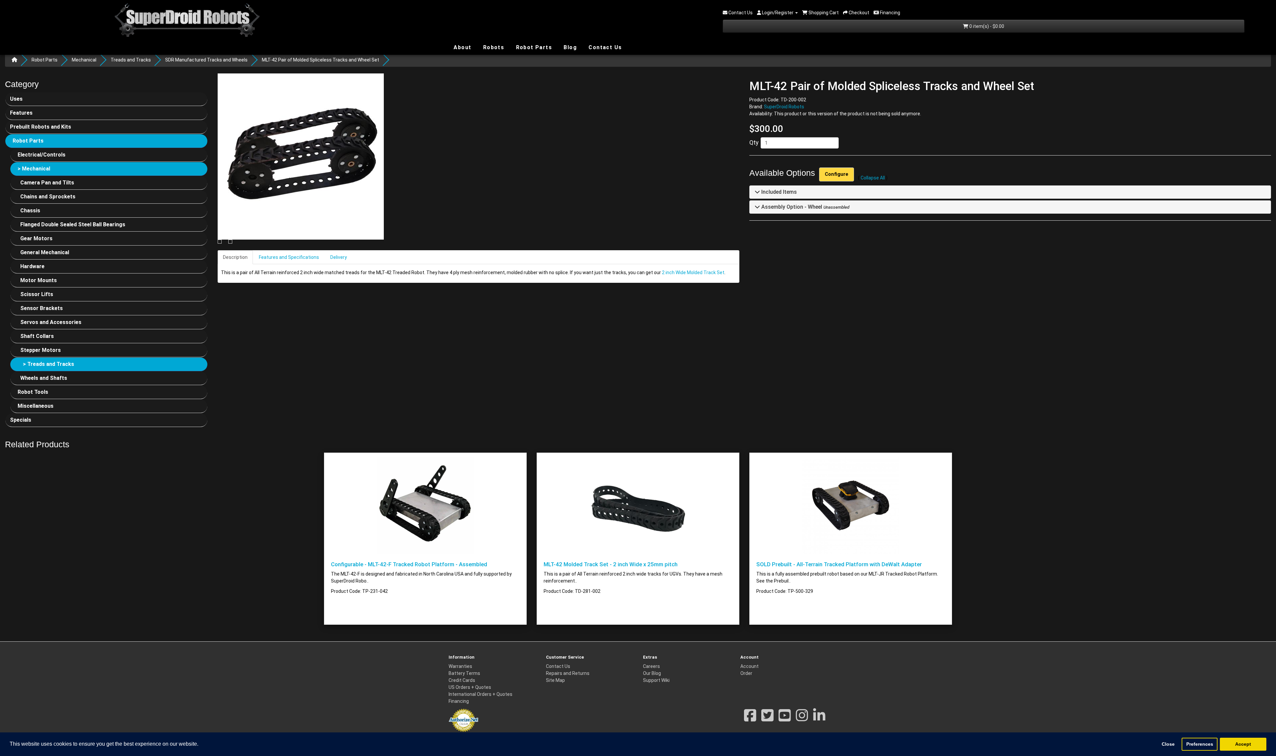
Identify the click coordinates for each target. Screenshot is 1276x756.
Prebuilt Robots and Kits (40, 127)
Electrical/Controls (41, 155)
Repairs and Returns (567, 673)
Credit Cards (462, 680)
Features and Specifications (289, 257)
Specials (20, 420)
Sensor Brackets (41, 308)
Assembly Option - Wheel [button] (791, 207)
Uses (16, 99)
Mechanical (84, 59)
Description (235, 257)
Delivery (338, 257)
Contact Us (604, 47)
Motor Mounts (38, 280)
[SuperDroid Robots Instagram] (802, 718)
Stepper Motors (40, 350)
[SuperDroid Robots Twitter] (767, 718)
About (461, 47)
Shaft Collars (37, 336)
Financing (459, 701)
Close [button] (1168, 744)
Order (746, 673)
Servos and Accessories (50, 322)
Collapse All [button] (873, 177)
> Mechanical (34, 168)
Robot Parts (533, 47)
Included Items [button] (778, 192)
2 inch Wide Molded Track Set (693, 272)
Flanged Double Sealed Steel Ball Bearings (72, 224)
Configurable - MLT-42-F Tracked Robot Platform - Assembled (409, 564)
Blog (569, 47)
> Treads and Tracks (48, 364)
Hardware (32, 266)
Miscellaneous (35, 406)
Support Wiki (656, 680)
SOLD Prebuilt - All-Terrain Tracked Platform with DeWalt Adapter (839, 564)
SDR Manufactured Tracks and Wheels (206, 59)
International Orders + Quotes (480, 694)
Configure (836, 174)
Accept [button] (1243, 744)
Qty (754, 142)
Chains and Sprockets (47, 196)
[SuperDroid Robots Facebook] (750, 718)
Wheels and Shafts (43, 378)
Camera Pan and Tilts (47, 182)
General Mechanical (44, 252)
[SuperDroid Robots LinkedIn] (819, 718)
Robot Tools (33, 392)
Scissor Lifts (36, 294)
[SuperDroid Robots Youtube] (785, 718)
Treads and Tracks (131, 59)
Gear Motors (36, 238)
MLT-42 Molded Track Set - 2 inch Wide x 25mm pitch (611, 564)
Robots (492, 47)
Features (21, 113)
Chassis (30, 210)
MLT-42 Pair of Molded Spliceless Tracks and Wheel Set (320, 59)
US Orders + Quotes (470, 687)
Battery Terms (464, 673)
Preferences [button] (1199, 744)
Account (749, 666)
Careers (651, 666)
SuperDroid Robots (784, 106)
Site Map (555, 680)
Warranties (460, 666)
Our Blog (652, 673)
